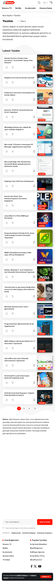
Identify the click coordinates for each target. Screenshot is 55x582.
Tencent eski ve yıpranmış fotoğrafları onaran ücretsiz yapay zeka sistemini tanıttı (19, 289)
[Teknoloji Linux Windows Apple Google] (9, 2)
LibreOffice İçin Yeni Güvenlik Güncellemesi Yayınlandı (16, 360)
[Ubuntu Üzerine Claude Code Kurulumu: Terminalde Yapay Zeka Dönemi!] (44, 63)
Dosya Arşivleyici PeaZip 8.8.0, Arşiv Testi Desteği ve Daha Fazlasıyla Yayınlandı (19, 235)
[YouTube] (39, 566)
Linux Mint (43, 223)
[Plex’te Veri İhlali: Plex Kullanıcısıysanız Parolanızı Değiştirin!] (44, 201)
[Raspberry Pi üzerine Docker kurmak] (44, 80)
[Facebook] (31, 566)
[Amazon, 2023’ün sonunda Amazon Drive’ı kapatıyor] (44, 113)
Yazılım (42, 70)
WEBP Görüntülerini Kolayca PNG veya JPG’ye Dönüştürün (17, 254)
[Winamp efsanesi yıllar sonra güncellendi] (44, 310)
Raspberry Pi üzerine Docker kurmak (19, 78)
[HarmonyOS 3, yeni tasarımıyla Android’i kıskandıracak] (44, 379)
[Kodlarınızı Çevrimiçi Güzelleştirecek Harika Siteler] (44, 96)
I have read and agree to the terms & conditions (20, 528)
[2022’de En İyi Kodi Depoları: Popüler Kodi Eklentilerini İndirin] (44, 396)
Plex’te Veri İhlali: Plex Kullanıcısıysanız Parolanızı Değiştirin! (15, 198)
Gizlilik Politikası (21, 575)
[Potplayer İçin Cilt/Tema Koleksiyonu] (44, 184)
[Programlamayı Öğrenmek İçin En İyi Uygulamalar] (44, 327)
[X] (35, 566)
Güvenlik (42, 206)
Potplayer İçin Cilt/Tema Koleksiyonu (19, 181)
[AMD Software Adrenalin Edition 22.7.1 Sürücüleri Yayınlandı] (44, 345)
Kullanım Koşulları (44, 533)
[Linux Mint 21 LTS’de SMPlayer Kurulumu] (44, 219)
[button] (46, 576)
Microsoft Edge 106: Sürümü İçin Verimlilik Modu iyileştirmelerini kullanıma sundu (17, 164)
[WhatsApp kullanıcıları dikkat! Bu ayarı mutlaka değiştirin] (44, 131)
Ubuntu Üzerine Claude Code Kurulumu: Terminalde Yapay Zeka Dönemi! (18, 60)
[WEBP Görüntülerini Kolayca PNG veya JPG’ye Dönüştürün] (44, 256)
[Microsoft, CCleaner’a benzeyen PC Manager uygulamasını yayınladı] (44, 148)
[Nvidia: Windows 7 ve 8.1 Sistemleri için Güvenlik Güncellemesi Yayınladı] (44, 273)
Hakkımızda (16, 533)
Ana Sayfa (7, 15)
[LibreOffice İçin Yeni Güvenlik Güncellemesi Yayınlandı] (44, 362)
